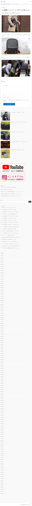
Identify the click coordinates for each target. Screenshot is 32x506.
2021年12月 (2, 353)
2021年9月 (2, 357)
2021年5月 (2, 366)
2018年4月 (2, 440)
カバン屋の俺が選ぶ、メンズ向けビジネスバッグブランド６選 (9, 222)
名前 (3, 94)
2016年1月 (2, 487)
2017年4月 (2, 459)
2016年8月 (2, 472)
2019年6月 (2, 410)
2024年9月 (2, 300)
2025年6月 (2, 281)
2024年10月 (2, 298)
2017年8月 (2, 457)
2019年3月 (2, 417)
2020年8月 (2, 383)
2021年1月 (2, 372)
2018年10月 (2, 427)
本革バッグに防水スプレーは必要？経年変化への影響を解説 (8, 187)
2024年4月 (2, 306)
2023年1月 (2, 332)
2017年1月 (2, 461)
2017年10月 (2, 453)
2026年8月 (2, 253)
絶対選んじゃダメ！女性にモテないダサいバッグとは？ (9, 207)
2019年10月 (2, 404)
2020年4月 (2, 391)
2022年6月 (2, 342)
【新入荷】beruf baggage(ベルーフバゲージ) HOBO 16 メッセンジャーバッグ (10, 195)
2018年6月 (2, 436)
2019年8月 (2, 408)
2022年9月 (2, 338)
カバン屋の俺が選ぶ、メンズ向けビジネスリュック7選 (9, 218)
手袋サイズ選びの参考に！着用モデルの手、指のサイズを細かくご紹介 (11, 237)
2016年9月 (2, 470)
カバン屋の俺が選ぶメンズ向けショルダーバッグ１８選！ (9, 220)
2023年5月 (2, 325)
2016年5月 (2, 478)
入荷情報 (3, 81)
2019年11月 (2, 402)
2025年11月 (2, 270)
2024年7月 (2, 302)
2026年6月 (2, 257)
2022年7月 (2, 340)
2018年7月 (2, 434)
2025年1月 (2, 291)
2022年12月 (2, 334)
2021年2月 (2, 370)
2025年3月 (2, 287)
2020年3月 (2, 393)
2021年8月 (2, 359)
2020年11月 (2, 376)
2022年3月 (2, 349)
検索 (1, 200)
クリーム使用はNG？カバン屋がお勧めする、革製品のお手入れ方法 (10, 226)
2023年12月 (2, 315)
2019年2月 (2, 419)
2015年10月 (2, 493)
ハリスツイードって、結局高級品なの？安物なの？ (8, 235)
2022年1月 (2, 351)
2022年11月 (2, 336)
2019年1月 (2, 421)
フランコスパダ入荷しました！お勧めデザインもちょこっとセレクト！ (11, 243)
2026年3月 (2, 264)
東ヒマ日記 (3, 1)
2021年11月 (2, 355)
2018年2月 (2, 444)
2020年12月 (2, 374)
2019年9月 (2, 406)
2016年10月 (2, 468)
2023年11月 (2, 317)
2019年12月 (2, 400)
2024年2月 (2, 310)
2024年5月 (2, 304)
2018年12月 (2, 423)
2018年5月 (2, 438)
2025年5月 (2, 283)
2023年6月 (2, 323)
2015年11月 (2, 491)
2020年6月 (2, 387)
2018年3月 (2, 442)
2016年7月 (2, 474)
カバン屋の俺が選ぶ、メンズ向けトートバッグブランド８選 (9, 211)
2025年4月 (2, 285)
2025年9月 (2, 274)
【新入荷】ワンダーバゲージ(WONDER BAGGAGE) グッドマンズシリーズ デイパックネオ (12, 191)
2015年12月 (2, 489)
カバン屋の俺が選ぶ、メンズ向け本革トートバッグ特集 (9, 209)
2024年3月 (2, 308)
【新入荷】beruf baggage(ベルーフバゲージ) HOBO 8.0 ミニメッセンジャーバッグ (11, 193)
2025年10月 (2, 272)
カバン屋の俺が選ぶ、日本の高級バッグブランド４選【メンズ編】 (10, 224)
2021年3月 (2, 368)
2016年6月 (2, 476)
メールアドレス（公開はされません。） (7, 97)
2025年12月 (2, 268)
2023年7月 (2, 321)
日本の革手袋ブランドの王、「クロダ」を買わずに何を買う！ (9, 241)
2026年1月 (2, 266)
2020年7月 (2, 385)
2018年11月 (2, 425)
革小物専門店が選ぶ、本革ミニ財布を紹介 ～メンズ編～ (9, 239)
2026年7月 (2, 255)
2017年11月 (2, 451)
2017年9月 (2, 455)
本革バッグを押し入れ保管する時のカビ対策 (6, 189)
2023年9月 (2, 319)
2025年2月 (2, 289)
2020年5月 (2, 389)
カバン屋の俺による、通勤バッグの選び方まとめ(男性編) (9, 228)
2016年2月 (2, 485)
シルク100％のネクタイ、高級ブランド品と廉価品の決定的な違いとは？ (11, 245)
